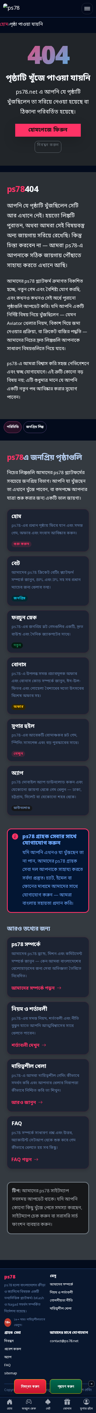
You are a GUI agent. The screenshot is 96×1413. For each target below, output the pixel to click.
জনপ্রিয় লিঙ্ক (35, 427)
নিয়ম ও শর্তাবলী (61, 1292)
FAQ (7, 1365)
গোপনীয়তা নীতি (61, 1300)
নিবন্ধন (9, 1341)
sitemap (10, 1373)
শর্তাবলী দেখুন (26, 1046)
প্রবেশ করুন (12, 1349)
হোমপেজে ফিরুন (48, 130)
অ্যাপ (7, 1357)
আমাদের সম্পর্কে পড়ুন (33, 988)
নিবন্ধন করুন (48, 145)
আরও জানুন (24, 1103)
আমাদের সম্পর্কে (61, 1284)
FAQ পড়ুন (22, 1160)
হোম (4, 24)
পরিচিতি (13, 427)
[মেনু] (87, 8)
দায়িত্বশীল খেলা (60, 1308)
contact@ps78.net (64, 1341)
